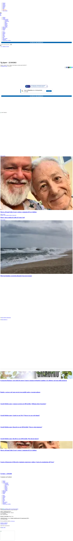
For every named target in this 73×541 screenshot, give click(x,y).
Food (3, 8)
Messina (6, 23)
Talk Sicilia (4, 9)
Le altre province (5, 19)
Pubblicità (4, 39)
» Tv (1, 46)
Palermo (4, 17)
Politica (4, 6)
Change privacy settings (7, 40)
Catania (4, 18)
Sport (3, 7)
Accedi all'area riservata (36, 42)
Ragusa (6, 24)
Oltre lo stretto (5, 10)
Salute (4, 35)
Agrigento (6, 20)
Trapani (6, 489)
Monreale (4, 27)
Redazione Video (4, 66)
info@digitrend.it (12, 521)
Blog (3, 37)
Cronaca (4, 5)
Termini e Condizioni (4, 522)
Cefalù (4, 29)
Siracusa (6, 488)
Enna (5, 22)
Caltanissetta (7, 21)
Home (4, 31)
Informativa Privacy (3, 523)
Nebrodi (4, 28)
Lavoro (4, 36)
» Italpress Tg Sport (5, 46)
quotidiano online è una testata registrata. (9, 508)
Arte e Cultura (5, 38)
